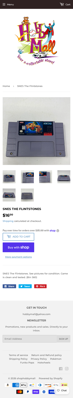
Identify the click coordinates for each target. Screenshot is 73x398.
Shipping (8, 221)
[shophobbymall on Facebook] (61, 369)
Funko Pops (27, 362)
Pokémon (55, 358)
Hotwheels (44, 362)
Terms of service (18, 355)
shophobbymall (26, 378)
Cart (67, 4)
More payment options (18, 256)
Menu (10, 4)
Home (6, 86)
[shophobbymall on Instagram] (67, 369)
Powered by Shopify (50, 378)
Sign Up (63, 339)
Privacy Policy (39, 358)
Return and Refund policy (46, 355)
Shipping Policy (18, 358)
